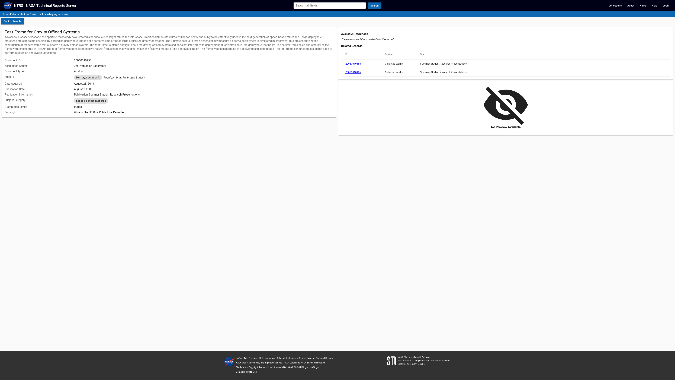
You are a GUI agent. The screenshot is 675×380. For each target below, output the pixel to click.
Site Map (252, 372)
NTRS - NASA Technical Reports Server (45, 6)
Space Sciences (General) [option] (91, 100)
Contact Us (241, 372)
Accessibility (280, 367)
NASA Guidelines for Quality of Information (304, 363)
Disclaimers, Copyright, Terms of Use (254, 367)
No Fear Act (241, 358)
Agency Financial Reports (320, 358)
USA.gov (304, 367)
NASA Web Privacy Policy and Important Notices (259, 363)
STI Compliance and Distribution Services (430, 360)
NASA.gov (314, 367)
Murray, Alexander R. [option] (88, 77)
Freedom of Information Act (262, 358)
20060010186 (353, 63)
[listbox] (204, 77)
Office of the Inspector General (292, 358)
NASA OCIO (293, 367)
